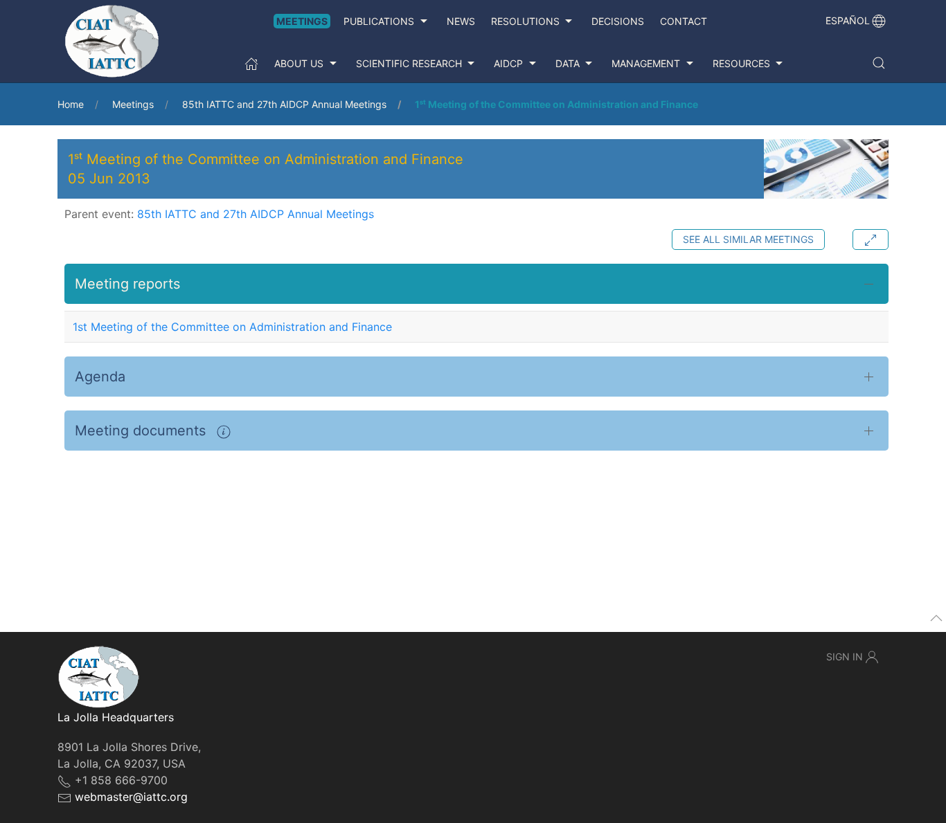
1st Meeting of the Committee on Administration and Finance (232, 327)
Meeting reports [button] (127, 283)
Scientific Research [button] (409, 63)
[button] (879, 63)
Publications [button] (378, 21)
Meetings (302, 21)
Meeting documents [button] (142, 430)
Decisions (617, 21)
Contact (683, 21)
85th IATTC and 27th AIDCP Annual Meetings (284, 104)
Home (70, 104)
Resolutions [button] (525, 21)
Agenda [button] (100, 376)
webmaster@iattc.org (131, 797)
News (461, 21)
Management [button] (646, 63)
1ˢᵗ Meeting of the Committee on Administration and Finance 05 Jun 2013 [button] (265, 169)
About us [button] (298, 63)
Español (847, 20)
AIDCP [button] (508, 63)
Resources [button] (741, 63)
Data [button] (567, 63)
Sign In (844, 656)
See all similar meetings (748, 239)
